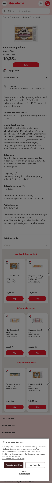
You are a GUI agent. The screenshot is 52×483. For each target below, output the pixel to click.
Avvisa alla (35, 465)
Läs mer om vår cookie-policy (13, 458)
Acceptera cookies (14, 465)
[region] (24, 459)
